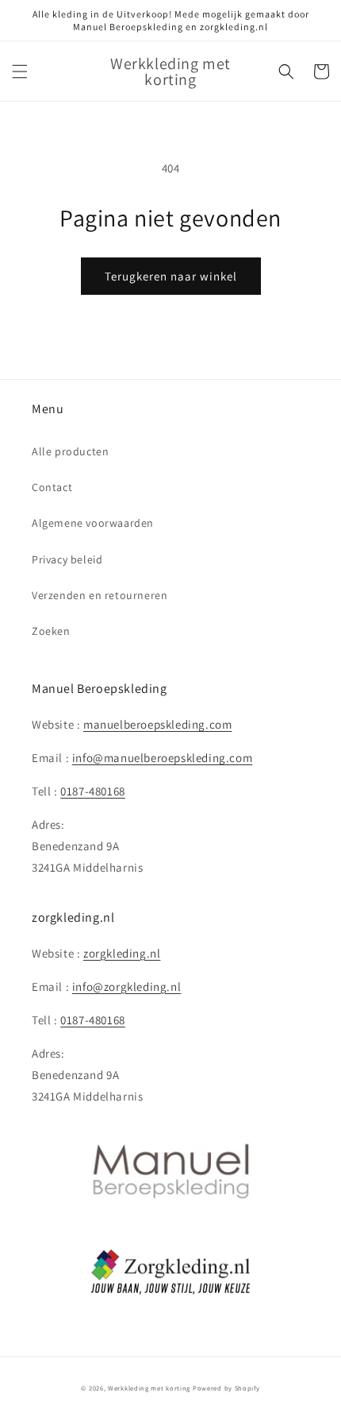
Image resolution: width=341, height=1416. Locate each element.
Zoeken (51, 631)
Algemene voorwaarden (93, 523)
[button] (19, 71)
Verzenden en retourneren (99, 595)
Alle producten (70, 451)
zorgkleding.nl (121, 953)
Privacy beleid (67, 559)
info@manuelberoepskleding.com (162, 757)
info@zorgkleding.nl (126, 986)
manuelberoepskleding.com (157, 724)
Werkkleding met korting (149, 1387)
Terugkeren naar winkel (171, 276)
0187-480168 (92, 791)
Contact (52, 487)
